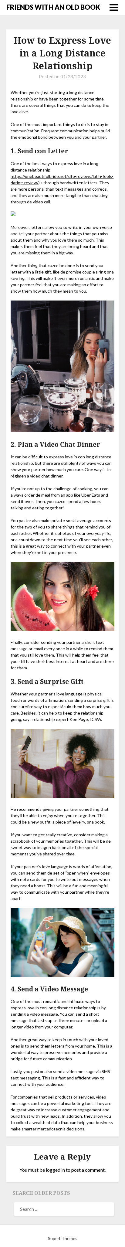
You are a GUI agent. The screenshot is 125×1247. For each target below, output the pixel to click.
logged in (55, 1170)
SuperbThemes (62, 1238)
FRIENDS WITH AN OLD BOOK (53, 7)
